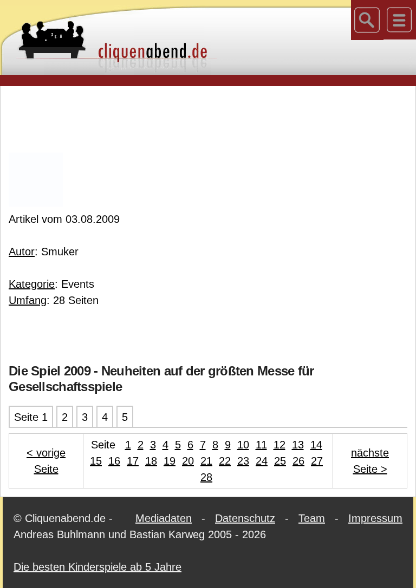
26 (298, 461)
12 (279, 445)
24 (262, 461)
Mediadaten (163, 518)
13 (298, 445)
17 (133, 461)
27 (317, 461)
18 (151, 461)
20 (188, 461)
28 (206, 477)
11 (261, 445)
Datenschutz (245, 518)
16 (114, 461)
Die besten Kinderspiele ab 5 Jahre (97, 567)
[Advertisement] (208, 118)
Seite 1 (31, 417)
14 (316, 445)
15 (96, 461)
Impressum (375, 518)
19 (170, 461)
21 (206, 461)
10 (243, 445)
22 (225, 461)
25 (280, 461)
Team (311, 518)
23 (243, 461)
